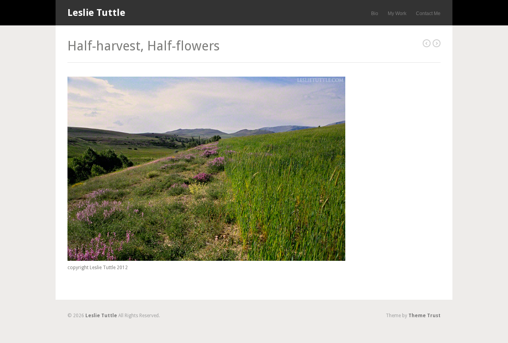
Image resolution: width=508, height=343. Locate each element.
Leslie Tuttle (96, 12)
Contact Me (428, 13)
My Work (397, 13)
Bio (374, 13)
